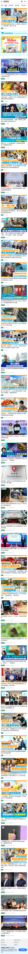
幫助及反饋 (16, 942)
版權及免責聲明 (17, 940)
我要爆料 (16, 944)
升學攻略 (23, 5)
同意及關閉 (22, 949)
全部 (6, 5)
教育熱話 (17, 5)
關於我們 (3, 942)
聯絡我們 (3, 940)
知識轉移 (3, 237)
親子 (2, 28)
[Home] (6, 1)
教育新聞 (11, 5)
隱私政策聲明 (3, 944)
